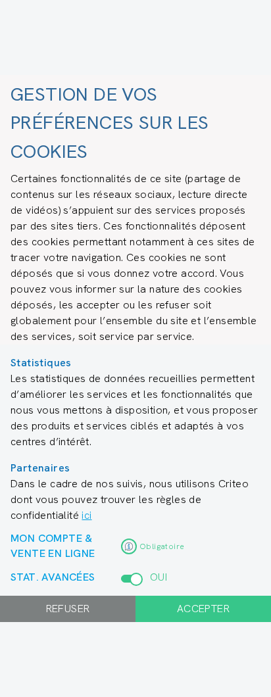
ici (86, 515)
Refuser (68, 608)
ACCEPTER (203, 608)
